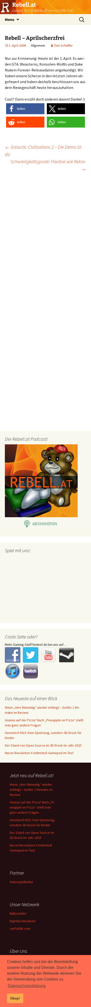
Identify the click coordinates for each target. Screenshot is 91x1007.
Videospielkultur (21, 882)
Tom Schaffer (63, 45)
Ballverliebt (18, 913)
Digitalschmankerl (22, 921)
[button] (25, 108)
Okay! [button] (15, 998)
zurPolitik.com (20, 928)
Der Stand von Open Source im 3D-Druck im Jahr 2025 (43, 745)
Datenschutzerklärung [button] (27, 986)
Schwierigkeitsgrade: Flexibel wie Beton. (48, 165)
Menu (9, 19)
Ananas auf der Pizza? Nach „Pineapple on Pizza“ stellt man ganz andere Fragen (32, 807)
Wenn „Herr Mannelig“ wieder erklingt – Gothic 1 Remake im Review (31, 789)
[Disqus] (45, 238)
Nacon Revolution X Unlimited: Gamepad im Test (39, 753)
